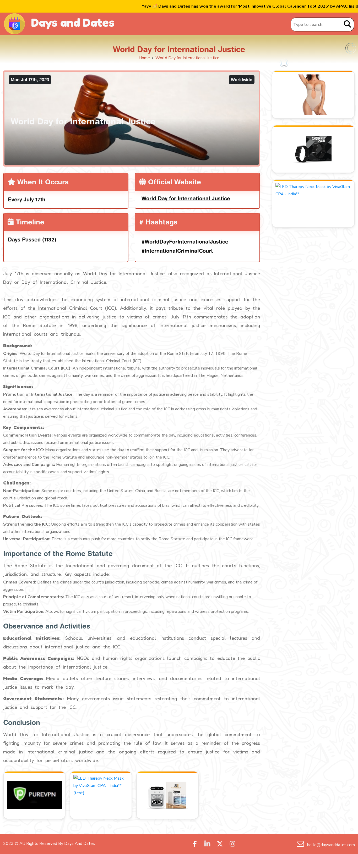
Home (144, 58)
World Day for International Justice (186, 198)
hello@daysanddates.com (330, 845)
